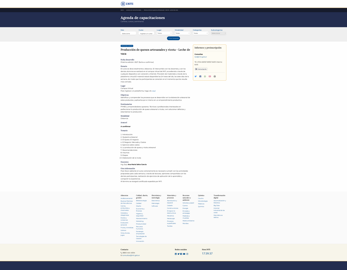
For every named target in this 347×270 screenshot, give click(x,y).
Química (201, 206)
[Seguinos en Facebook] (181, 254)
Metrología (155, 203)
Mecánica (170, 216)
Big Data (217, 205)
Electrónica (156, 200)
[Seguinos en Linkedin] (176, 254)
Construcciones (172, 208)
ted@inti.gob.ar (201, 57)
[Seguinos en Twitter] (179, 254)
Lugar (159, 30)
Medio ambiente (188, 221)
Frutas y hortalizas (127, 227)
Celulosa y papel (188, 203)
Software (155, 206)
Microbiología (202, 201)
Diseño (138, 206)
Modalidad (179, 30)
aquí (154, 91)
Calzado (170, 205)
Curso (141, 30)
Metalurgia (171, 218)
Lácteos (123, 230)
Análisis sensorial (126, 198)
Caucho (201, 198)
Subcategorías (216, 30)
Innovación (140, 241)
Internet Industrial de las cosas (219, 210)
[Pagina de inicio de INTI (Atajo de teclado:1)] (127, 4)
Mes (122, 30)
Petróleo (186, 223)
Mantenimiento (141, 218)
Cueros (185, 205)
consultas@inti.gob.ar (131, 255)
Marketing (139, 221)
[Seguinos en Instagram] (187, 254)
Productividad (141, 224)
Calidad (138, 203)
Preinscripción (202, 69)
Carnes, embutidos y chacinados (125, 208)
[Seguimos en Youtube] (184, 254)
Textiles (169, 226)
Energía (185, 208)
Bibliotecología (141, 200)
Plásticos (201, 204)
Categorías (197, 30)
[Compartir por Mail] (209, 76)
